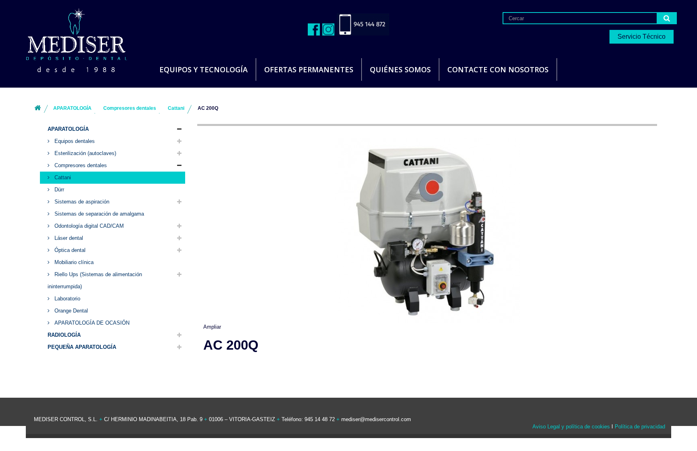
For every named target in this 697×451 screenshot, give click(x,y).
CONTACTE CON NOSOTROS (498, 69)
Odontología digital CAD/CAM (88, 226)
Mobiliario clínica (73, 262)
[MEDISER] (66, 40)
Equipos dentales (74, 141)
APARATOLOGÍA (68, 129)
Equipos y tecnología (203, 69)
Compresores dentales (80, 165)
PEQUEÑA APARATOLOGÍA (82, 347)
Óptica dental (69, 250)
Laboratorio (66, 299)
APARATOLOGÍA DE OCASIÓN (91, 323)
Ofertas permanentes (308, 69)
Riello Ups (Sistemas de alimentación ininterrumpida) (95, 280)
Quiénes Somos (400, 69)
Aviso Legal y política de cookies (571, 427)
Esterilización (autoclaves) (84, 153)
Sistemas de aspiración (81, 202)
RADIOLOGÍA (64, 335)
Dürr (58, 190)
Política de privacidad (640, 427)
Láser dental (68, 238)
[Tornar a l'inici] (37, 108)
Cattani (62, 177)
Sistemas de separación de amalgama (98, 214)
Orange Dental (70, 311)
